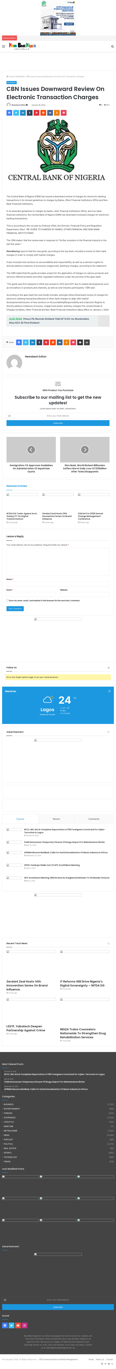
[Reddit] (43, 113)
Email (10, 590)
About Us (100, 1359)
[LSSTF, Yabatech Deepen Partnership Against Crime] (31, 1010)
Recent (56, 819)
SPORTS (8, 1153)
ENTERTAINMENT (12, 1109)
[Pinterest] (36, 113)
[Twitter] (16, 113)
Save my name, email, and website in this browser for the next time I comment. (44, 600)
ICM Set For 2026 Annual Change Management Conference (90, 516)
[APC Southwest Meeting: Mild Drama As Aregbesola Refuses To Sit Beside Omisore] (14, 881)
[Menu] (3, 47)
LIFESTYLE (9, 1122)
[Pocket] (63, 113)
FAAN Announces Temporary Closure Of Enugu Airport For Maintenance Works (64, 842)
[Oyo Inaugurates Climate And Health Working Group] (95, 1207)
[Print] (87, 342)
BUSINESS (20, 76)
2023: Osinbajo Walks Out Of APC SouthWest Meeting (52, 865)
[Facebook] (9, 113)
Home (11, 76)
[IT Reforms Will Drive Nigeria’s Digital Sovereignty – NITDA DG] (84, 964)
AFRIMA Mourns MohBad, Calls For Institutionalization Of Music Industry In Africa (66, 852)
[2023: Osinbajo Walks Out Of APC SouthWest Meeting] (14, 869)
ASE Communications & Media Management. (58, 1359)
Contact (109, 1359)
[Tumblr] (30, 113)
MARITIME (8, 1126)
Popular (20, 819)
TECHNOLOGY (10, 1157)
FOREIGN (8, 1113)
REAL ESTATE (10, 1148)
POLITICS (8, 1144)
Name (10, 579)
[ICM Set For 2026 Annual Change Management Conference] (93, 502)
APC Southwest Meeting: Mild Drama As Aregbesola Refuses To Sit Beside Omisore (66, 877)
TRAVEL (7, 1161)
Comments (94, 819)
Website (63, 590)
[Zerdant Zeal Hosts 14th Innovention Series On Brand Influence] (58, 502)
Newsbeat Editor (18, 105)
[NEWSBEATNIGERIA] (22, 46)
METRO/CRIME (10, 1131)
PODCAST (8, 1139)
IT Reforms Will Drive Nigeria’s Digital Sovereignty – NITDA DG (82, 983)
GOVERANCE (10, 1117)
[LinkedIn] (23, 113)
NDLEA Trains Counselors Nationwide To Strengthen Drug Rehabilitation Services (83, 1033)
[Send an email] (27, 105)
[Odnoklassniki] (57, 113)
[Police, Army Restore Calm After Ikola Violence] (58, 1229)
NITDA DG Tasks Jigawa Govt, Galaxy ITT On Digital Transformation (22, 516)
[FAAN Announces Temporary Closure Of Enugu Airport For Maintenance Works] (14, 845)
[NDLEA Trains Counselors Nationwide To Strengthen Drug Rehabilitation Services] (84, 1012)
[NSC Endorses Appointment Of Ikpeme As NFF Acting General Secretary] (95, 1229)
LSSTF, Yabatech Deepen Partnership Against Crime (26, 1028)
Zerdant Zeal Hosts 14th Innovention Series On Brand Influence (57, 516)
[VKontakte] (50, 113)
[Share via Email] (80, 342)
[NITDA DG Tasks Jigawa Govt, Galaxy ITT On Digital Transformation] (22, 502)
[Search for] (112, 47)
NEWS (6, 1135)
